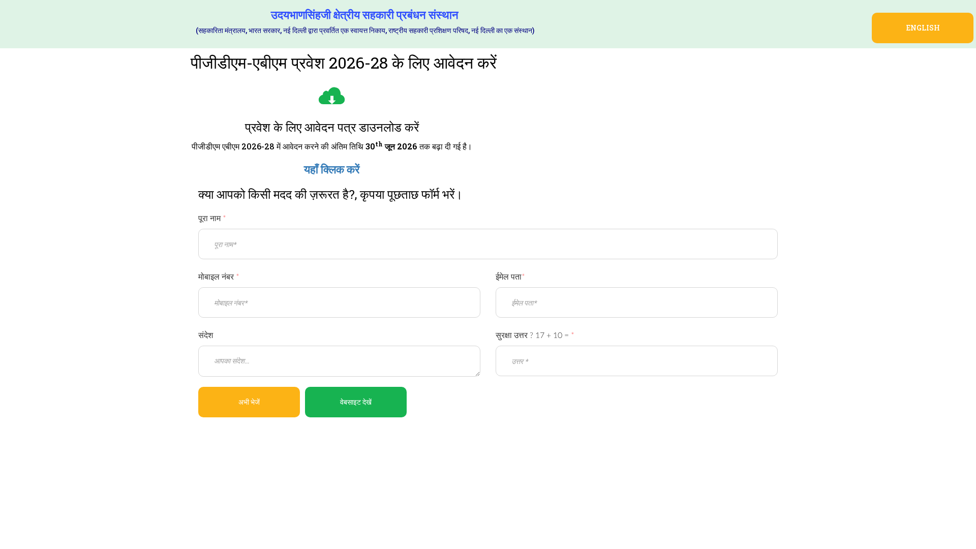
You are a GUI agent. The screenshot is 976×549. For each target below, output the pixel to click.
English (923, 28)
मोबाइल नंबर (218, 277)
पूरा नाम (212, 219)
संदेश (205, 335)
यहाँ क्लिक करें (332, 169)
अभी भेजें (249, 402)
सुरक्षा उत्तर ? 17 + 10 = (535, 335)
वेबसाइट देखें (356, 402)
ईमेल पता (510, 277)
